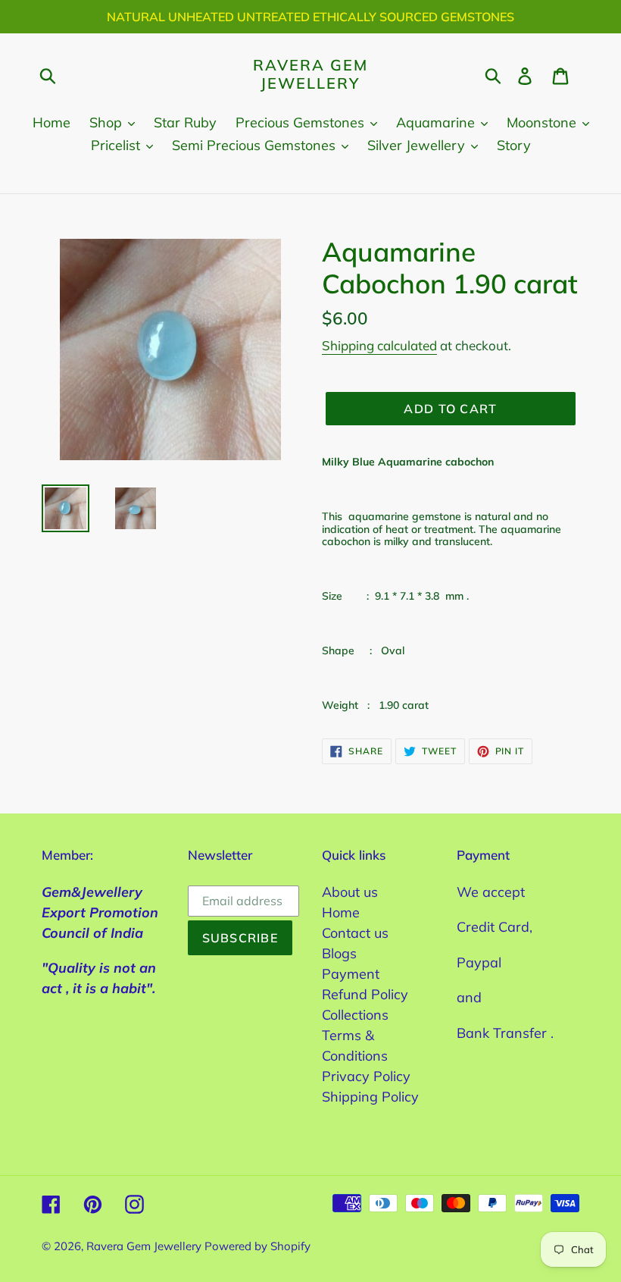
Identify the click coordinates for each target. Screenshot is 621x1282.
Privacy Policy (366, 1076)
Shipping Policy (370, 1096)
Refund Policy (365, 994)
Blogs (339, 953)
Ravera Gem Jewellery (310, 74)
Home (341, 912)
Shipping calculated (379, 345)
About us (350, 892)
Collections (355, 1014)
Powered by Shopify (257, 1246)
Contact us (355, 933)
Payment (350, 974)
